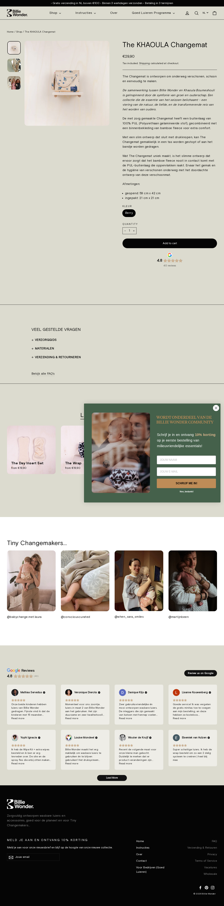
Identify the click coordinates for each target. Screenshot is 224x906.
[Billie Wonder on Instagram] (212, 887)
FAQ (214, 841)
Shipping (144, 63)
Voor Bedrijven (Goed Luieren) (150, 870)
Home (10, 31)
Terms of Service (206, 861)
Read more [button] (17, 718)
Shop (53, 13)
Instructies (84, 13)
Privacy (212, 854)
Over (114, 13)
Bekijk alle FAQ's (43, 374)
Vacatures (210, 867)
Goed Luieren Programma (152, 13)
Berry (129, 213)
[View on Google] (14, 692)
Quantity (130, 224)
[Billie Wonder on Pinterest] (206, 887)
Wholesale (210, 874)
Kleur (127, 206)
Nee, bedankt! (187, 492)
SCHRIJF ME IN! (186, 483)
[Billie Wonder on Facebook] (200, 887)
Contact (141, 861)
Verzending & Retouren (202, 848)
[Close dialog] (216, 408)
